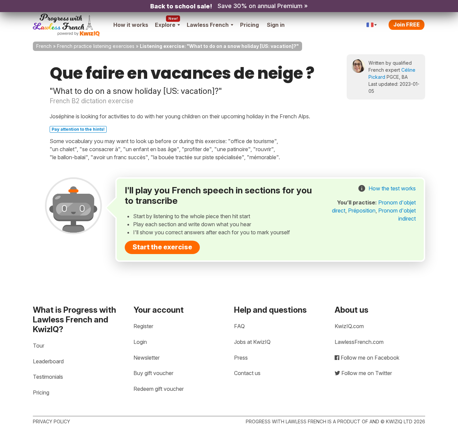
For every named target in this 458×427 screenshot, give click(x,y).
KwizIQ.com (349, 326)
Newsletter (146, 357)
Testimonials (48, 376)
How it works (130, 24)
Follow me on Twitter (366, 373)
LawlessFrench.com (359, 342)
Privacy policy (51, 421)
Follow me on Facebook (369, 357)
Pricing (249, 24)
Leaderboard (48, 361)
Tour (38, 345)
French (44, 46)
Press (241, 357)
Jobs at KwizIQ (252, 342)
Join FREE (406, 24)
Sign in (276, 24)
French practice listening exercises (95, 46)
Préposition (362, 210)
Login (140, 342)
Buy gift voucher (153, 373)
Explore (165, 24)
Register (143, 326)
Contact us (247, 373)
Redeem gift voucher (158, 388)
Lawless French (208, 24)
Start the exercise (162, 247)
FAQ (239, 326)
